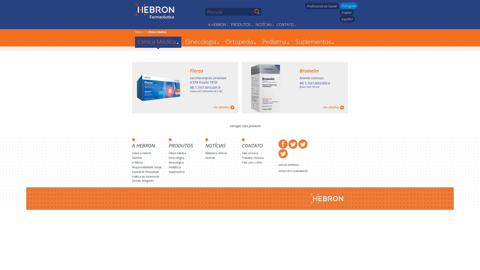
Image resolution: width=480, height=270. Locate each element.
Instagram (303, 144)
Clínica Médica (158, 42)
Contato (286, 24)
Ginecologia (202, 42)
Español (347, 19)
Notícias (265, 24)
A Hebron (218, 24)
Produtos (242, 24)
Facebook (283, 144)
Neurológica (176, 162)
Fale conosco (250, 153)
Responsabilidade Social (146, 167)
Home (138, 32)
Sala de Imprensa (288, 164)
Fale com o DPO (252, 162)
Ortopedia (240, 42)
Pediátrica (175, 167)
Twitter (293, 144)
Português (349, 6)
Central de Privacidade (145, 172)
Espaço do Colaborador (293, 171)
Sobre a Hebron (141, 153)
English (347, 12)
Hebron (155, 11)
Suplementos (314, 42)
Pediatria (275, 42)
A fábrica (137, 162)
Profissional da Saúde (322, 6)
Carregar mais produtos (245, 126)
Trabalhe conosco (253, 158)
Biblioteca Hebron (216, 153)
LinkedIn (283, 153)
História (137, 158)
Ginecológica (176, 158)
